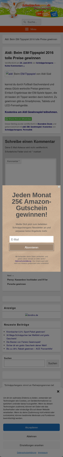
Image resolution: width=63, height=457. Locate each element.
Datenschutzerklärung (23, 261)
